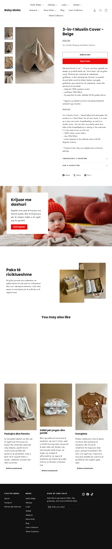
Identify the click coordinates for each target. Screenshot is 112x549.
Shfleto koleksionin (14, 468)
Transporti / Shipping (75, 159)
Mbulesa (52, 4)
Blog (62, 10)
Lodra (64, 4)
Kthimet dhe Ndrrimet (12, 506)
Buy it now (85, 61)
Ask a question (71, 165)
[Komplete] (91, 407)
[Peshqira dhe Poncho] (20, 407)
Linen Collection (76, 10)
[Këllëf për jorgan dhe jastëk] (56, 405)
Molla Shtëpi (36, 4)
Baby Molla (12, 10)
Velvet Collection (56, 15)
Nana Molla (49, 10)
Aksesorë (33, 10)
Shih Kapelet (19, 227)
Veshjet (76, 4)
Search (7, 498)
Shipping (75, 45)
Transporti (8, 502)
